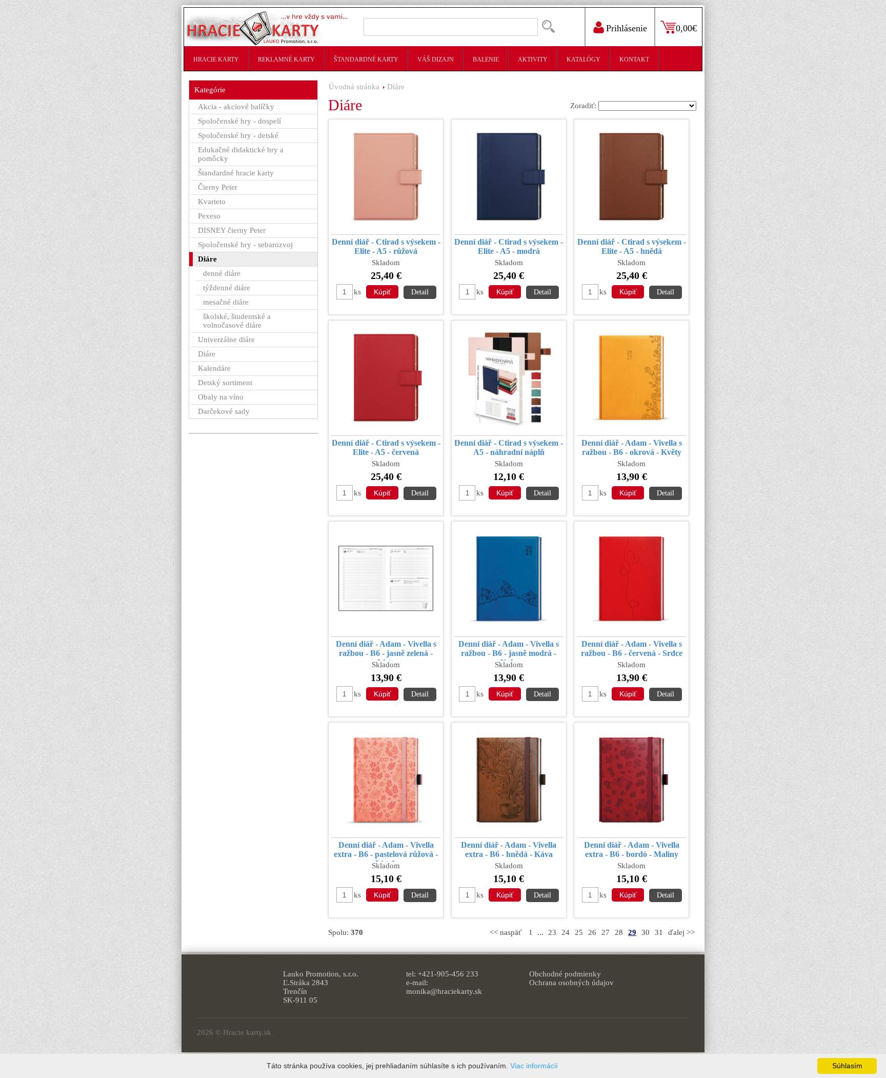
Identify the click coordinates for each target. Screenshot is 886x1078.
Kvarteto (212, 201)
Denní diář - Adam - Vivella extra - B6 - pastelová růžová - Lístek (386, 851)
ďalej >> (681, 932)
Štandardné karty (366, 59)
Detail (420, 292)
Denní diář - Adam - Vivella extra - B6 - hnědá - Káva (508, 850)
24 (565, 932)
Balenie (486, 59)
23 (552, 932)
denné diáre (221, 273)
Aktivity (533, 59)
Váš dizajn (435, 59)
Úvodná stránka (354, 87)
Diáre (396, 87)
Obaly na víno (221, 397)
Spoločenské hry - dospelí (239, 121)
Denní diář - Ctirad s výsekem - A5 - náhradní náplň (508, 447)
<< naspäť (505, 932)
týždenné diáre (226, 288)
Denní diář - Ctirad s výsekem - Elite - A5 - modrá (508, 246)
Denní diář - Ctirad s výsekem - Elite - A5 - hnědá (631, 246)
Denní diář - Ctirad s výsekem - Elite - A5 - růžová (386, 246)
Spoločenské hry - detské (238, 135)
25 (579, 932)
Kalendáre (214, 368)
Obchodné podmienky (565, 974)
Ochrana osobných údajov (571, 983)
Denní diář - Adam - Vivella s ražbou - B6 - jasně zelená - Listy (386, 650)
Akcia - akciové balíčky (236, 107)
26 (592, 932)
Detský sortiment (225, 382)
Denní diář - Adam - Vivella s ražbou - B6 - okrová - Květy (631, 447)
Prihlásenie (626, 28)
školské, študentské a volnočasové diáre (237, 320)
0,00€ (686, 28)
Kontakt (634, 59)
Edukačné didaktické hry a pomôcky (241, 154)
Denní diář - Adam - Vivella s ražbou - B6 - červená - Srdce (631, 648)
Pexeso (209, 216)
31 (659, 932)
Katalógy (583, 59)
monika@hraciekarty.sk (444, 991)
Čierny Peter (217, 187)
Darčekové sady (224, 411)
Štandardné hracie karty (236, 173)
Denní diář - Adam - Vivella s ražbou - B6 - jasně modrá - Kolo (508, 650)
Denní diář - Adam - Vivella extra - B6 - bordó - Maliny (631, 850)
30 (645, 932)
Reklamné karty (286, 59)
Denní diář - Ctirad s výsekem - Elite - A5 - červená (386, 447)
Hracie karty (216, 59)
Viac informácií (534, 1066)
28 (619, 932)
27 (605, 932)
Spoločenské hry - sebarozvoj (245, 245)
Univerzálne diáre (226, 339)
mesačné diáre (226, 302)
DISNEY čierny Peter (232, 230)
